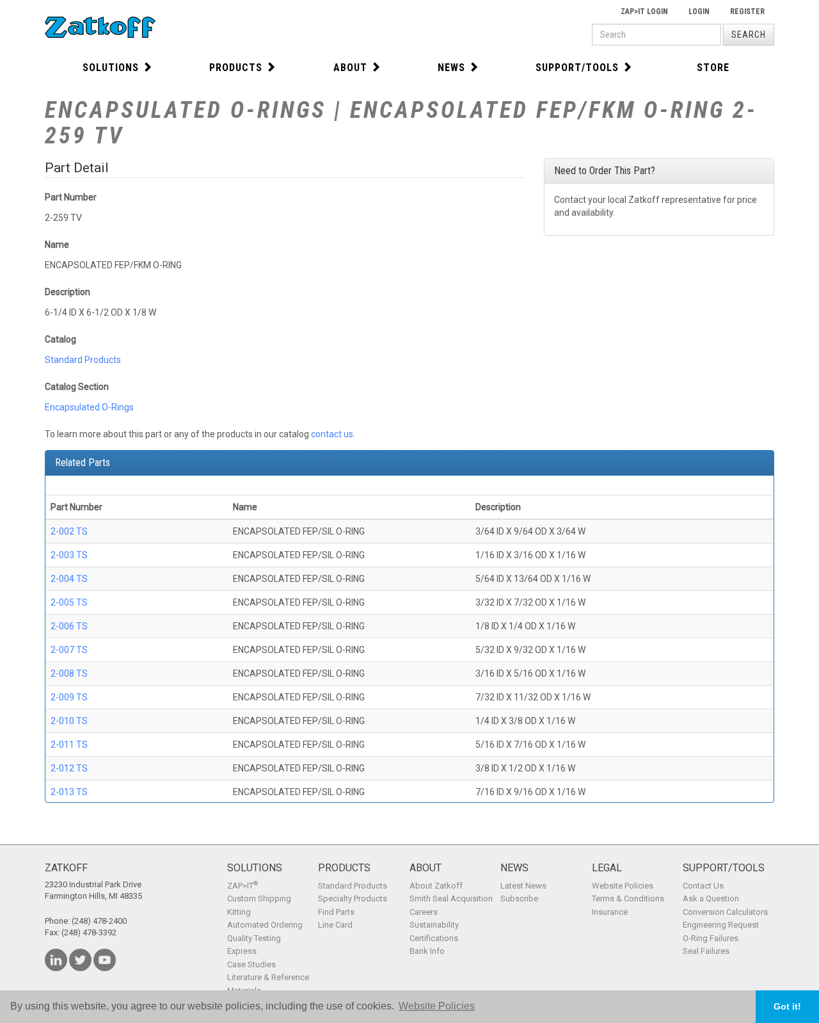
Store (713, 67)
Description (67, 292)
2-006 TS (69, 626)
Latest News (523, 885)
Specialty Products (352, 898)
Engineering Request (721, 925)
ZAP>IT (242, 885)
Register (747, 11)
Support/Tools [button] (577, 67)
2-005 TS (69, 602)
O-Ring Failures (710, 938)
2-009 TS (69, 697)
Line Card (335, 925)
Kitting (239, 912)
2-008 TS (69, 673)
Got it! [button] (787, 1006)
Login (699, 11)
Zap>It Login (644, 11)
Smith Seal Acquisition (451, 898)
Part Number (71, 197)
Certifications (434, 938)
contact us (332, 434)
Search (748, 34)
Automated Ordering (265, 925)
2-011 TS (69, 744)
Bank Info (427, 951)
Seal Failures (706, 951)
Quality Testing (254, 938)
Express (242, 951)
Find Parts (336, 912)
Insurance (610, 912)
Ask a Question (711, 898)
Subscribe (519, 898)
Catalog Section (77, 387)
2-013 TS (69, 792)
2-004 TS (69, 579)
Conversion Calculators (725, 912)
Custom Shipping (259, 898)
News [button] (451, 67)
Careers (424, 912)
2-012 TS (69, 768)
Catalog (60, 339)
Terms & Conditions (628, 898)
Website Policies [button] (437, 1006)
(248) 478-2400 (99, 921)
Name (57, 244)
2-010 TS (69, 721)
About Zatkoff (436, 885)
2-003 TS (69, 555)
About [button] (350, 67)
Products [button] (235, 67)
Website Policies (622, 885)
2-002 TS (69, 531)
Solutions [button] (111, 67)
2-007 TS (69, 650)
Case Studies (251, 964)
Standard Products (83, 360)
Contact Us (703, 885)
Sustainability (434, 925)
